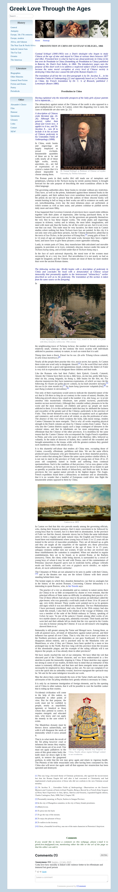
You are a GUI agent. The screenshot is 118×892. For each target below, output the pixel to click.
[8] (36, 818)
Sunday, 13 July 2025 (61, 862)
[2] (68, 78)
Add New (104, 855)
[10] (36, 826)
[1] (95, 72)
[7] (36, 815)
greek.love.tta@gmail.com (47, 844)
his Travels (73, 586)
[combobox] (21, 16)
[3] (36, 799)
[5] (36, 807)
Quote (44, 871)
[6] (36, 811)
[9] (36, 822)
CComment (81, 886)
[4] (36, 803)
